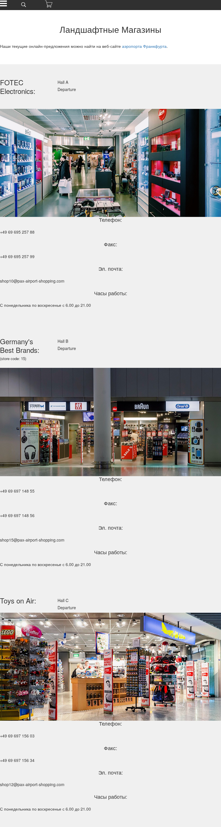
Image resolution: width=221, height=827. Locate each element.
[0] (48, 4)
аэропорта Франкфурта (144, 46)
